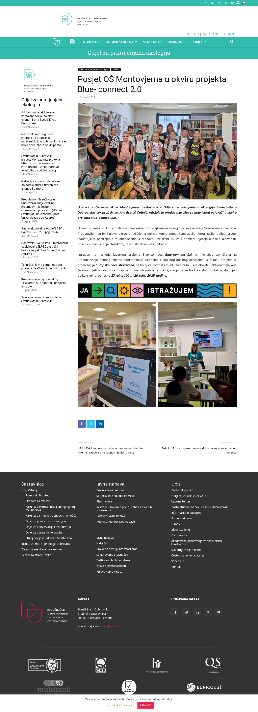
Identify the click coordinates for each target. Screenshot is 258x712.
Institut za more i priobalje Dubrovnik (45, 544)
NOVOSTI (90, 42)
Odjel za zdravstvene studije (44, 532)
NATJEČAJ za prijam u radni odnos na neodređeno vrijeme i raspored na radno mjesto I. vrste (111, 450)
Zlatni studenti (180, 529)
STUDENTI (192, 34)
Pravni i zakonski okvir (110, 490)
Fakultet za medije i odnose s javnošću (51, 515)
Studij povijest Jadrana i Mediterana (49, 538)
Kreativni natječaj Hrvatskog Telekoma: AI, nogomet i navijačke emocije (43, 282)
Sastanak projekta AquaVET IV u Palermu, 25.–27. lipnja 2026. (42, 230)
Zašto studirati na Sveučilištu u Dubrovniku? (199, 507)
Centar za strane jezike (36, 555)
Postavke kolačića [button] (120, 705)
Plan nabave (104, 501)
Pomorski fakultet (37, 495)
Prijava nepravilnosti (109, 571)
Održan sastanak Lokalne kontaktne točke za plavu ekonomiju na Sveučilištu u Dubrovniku (38, 118)
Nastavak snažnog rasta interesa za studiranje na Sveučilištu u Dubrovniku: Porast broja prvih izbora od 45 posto (44, 139)
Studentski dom (181, 518)
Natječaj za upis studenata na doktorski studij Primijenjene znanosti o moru (40, 185)
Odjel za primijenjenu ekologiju (129, 52)
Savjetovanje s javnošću (112, 554)
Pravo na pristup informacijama (116, 549)
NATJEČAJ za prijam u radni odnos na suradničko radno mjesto (199, 450)
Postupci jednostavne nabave (115, 521)
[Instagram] (212, 3)
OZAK (72, 42)
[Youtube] (232, 3)
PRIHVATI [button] (145, 705)
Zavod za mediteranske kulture (41, 549)
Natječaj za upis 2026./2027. (189, 496)
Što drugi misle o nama (186, 550)
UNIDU (57, 42)
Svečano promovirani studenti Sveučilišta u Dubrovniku (41, 299)
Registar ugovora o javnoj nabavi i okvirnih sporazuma (124, 508)
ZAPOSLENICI (211, 34)
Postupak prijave (182, 490)
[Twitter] (226, 3)
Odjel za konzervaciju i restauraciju (48, 527)
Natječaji (102, 543)
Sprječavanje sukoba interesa (115, 496)
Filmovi (176, 524)
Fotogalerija (179, 535)
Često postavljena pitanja (188, 555)
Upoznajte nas (180, 501)
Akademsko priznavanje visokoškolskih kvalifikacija (196, 542)
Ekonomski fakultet (38, 501)
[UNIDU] (129, 19)
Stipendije (177, 561)
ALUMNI (229, 34)
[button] (232, 42)
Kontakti (176, 567)
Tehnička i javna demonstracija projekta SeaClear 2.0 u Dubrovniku (44, 266)
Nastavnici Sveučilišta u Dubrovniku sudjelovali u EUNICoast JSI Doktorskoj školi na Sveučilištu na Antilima (44, 248)
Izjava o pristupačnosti (111, 566)
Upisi (176, 484)
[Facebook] (206, 3)
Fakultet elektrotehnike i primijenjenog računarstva (51, 508)
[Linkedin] (219, 3)
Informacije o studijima (186, 513)
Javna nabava (110, 484)
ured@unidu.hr (110, 626)
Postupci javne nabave (111, 516)
